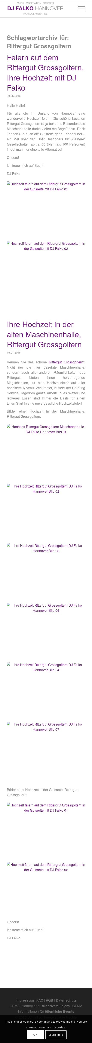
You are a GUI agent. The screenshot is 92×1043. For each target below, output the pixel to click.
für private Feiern (56, 1005)
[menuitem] (79, 8)
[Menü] (79, 8)
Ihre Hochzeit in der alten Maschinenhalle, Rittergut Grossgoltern (44, 333)
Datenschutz (66, 1000)
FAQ (39, 1000)
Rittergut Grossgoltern (66, 362)
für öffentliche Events (57, 1011)
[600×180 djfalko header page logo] (38, 8)
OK (35, 1034)
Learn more (56, 1034)
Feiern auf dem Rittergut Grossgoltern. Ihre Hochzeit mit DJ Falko (45, 72)
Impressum (25, 1000)
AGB (49, 1000)
